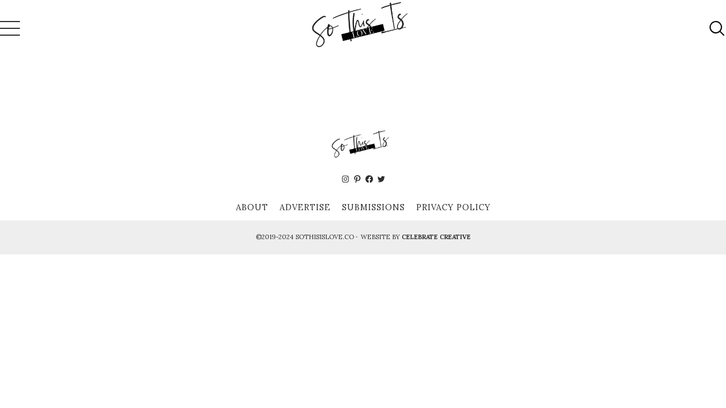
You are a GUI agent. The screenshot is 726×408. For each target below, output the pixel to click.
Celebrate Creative (436, 237)
